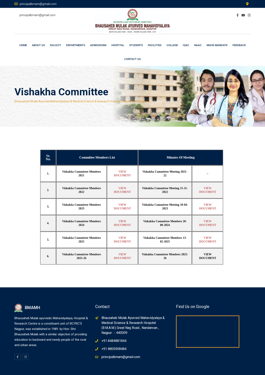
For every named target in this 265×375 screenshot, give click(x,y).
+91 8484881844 (113, 341)
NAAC (198, 45)
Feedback (239, 45)
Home (23, 45)
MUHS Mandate (217, 45)
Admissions (98, 45)
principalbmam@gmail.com (38, 4)
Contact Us (132, 59)
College (172, 45)
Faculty (55, 45)
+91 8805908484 (113, 349)
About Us (38, 45)
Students (136, 45)
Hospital (117, 45)
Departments (75, 45)
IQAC (186, 45)
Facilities (154, 45)
